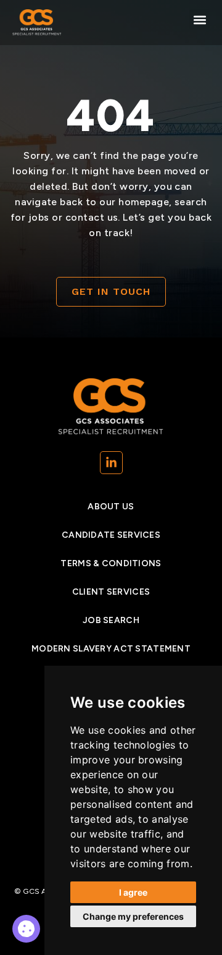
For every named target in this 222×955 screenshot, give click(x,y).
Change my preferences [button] (133, 916)
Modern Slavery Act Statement (111, 648)
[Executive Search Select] (26, 929)
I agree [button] (133, 892)
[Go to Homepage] (37, 22)
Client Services (111, 592)
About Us (111, 506)
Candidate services (111, 535)
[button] (199, 19)
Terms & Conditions (110, 563)
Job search (111, 620)
